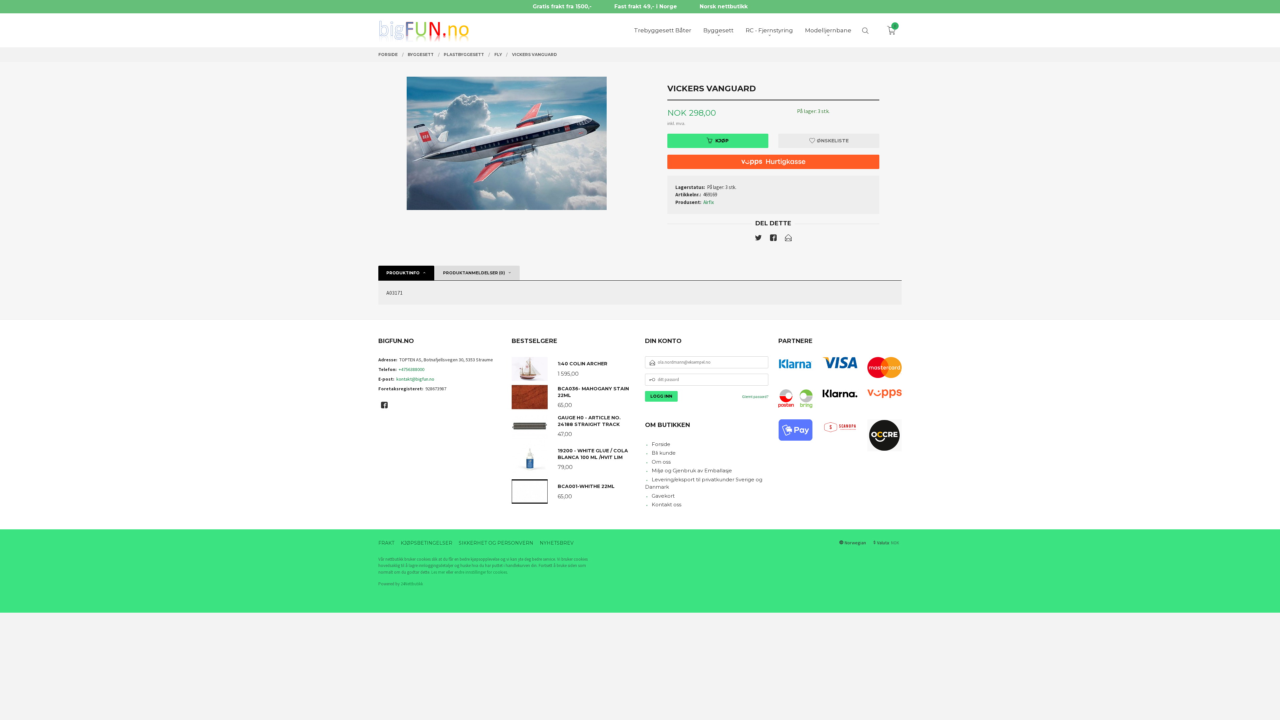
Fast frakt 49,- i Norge (645, 6)
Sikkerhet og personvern (496, 543)
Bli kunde (664, 453)
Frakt (386, 543)
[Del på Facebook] (773, 239)
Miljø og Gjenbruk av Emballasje (692, 470)
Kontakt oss (666, 504)
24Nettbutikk (412, 584)
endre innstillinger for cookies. (481, 572)
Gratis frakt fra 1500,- (562, 6)
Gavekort (663, 496)
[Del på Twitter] (758, 239)
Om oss (661, 462)
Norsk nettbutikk (724, 6)
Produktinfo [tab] (403, 272)
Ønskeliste (832, 141)
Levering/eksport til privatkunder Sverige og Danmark (703, 483)
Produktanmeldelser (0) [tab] (474, 272)
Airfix (708, 202)
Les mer (438, 572)
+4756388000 (411, 369)
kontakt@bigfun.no (415, 379)
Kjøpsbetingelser (426, 543)
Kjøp (722, 141)
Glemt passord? (755, 396)
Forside (661, 444)
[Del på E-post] (788, 239)
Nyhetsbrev (557, 543)
